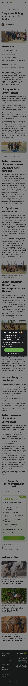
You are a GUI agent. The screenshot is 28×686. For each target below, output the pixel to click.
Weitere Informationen (7, 346)
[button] (14, 354)
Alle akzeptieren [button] (14, 350)
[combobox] (25, 331)
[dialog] (14, 343)
